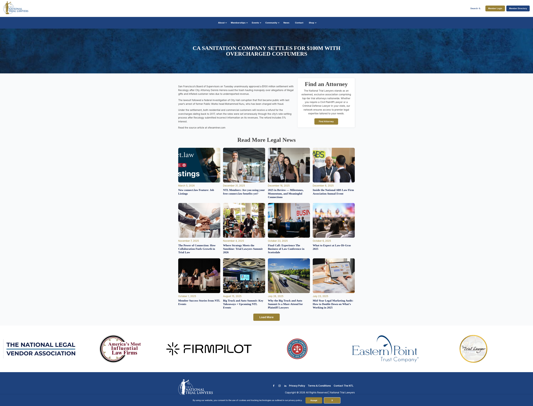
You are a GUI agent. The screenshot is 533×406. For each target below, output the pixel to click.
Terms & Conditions (319, 385)
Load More (266, 317)
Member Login (495, 8)
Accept (313, 400)
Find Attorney (326, 121)
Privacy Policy (297, 385)
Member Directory (518, 8)
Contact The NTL (343, 385)
